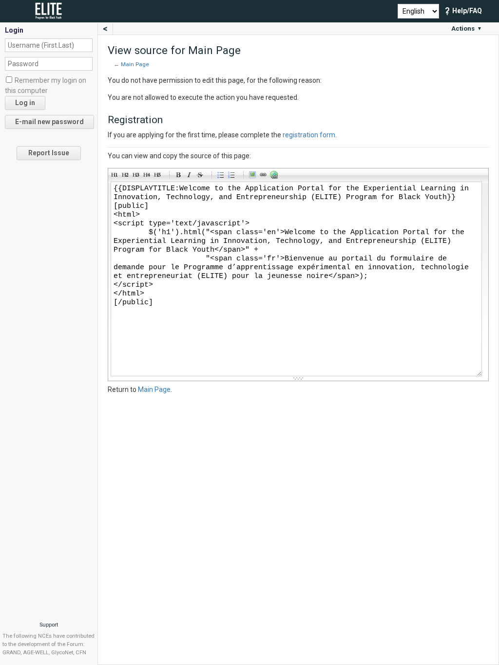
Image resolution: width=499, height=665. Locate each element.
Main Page (135, 64)
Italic (190, 176)
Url (275, 176)
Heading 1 (116, 176)
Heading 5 (159, 176)
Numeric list (233, 176)
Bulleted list (222, 176)
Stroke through (201, 176)
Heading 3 (137, 176)
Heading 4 (148, 176)
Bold (179, 176)
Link (264, 176)
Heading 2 (126, 176)
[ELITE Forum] (53, 10)
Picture (254, 176)
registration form (309, 135)
